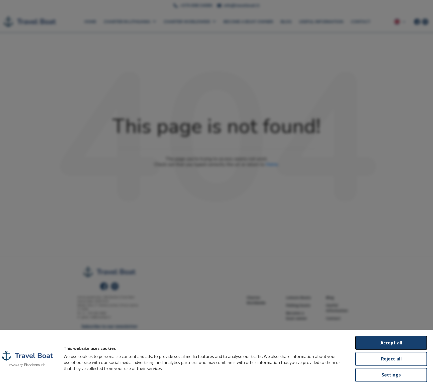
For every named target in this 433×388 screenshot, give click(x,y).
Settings (391, 375)
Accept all (391, 343)
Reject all (391, 359)
